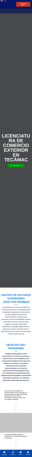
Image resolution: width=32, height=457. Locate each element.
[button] (16, 10)
